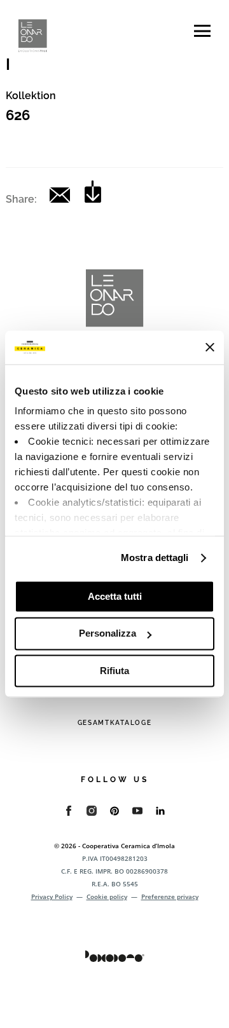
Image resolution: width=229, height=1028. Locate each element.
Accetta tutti (115, 596)
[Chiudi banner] (209, 347)
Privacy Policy (52, 896)
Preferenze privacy (169, 896)
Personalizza (107, 633)
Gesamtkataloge (115, 722)
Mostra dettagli (155, 557)
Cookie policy (107, 896)
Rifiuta (114, 670)
